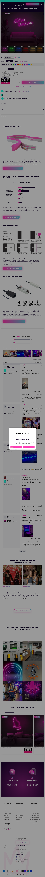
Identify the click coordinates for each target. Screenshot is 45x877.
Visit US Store (16, 447)
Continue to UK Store (29, 447)
